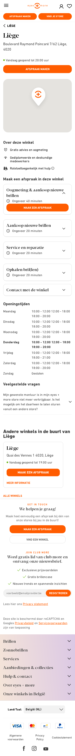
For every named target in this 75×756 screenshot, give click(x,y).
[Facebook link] (24, 748)
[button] (61, 6)
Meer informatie (18, 482)
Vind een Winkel (37, 539)
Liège (11, 26)
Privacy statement (35, 604)
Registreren (58, 593)
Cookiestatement (62, 737)
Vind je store (55, 16)
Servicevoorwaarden (53, 623)
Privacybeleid (24, 623)
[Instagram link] (34, 748)
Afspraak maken (20, 16)
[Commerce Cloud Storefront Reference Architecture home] (37, 6)
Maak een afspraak (38, 207)
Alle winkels (12, 495)
